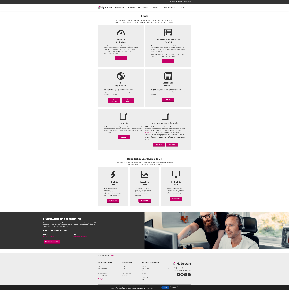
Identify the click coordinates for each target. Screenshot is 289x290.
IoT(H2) (127, 100)
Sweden (144, 266)
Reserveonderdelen (169, 7)
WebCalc (123, 137)
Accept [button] (165, 287)
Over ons (182, 7)
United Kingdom (146, 268)
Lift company (102, 270)
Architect (100, 266)
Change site (188, 1)
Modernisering (119, 7)
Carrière (124, 268)
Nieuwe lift (131, 7)
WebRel (168, 42)
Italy (143, 275)
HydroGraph (144, 200)
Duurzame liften (143, 7)
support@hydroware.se (80, 236)
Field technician (102, 275)
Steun (173, 1)
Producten (155, 7)
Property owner (102, 268)
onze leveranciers (150, 132)
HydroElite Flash (113, 200)
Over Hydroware (126, 273)
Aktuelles (124, 275)
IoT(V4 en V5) (114, 100)
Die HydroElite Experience (105, 279)
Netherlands (145, 280)
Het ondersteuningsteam (51, 241)
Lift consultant (102, 273)
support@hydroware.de (184, 268)
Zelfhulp (121, 39)
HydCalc (168, 99)
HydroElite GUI (176, 198)
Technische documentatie (168, 39)
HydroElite (159, 144)
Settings (174, 287)
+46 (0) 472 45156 (48, 236)
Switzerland (145, 277)
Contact (180, 1)
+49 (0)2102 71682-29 (184, 270)
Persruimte (125, 270)
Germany (144, 270)
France (144, 273)
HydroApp (121, 42)
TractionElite (172, 144)
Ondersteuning (105, 255)
